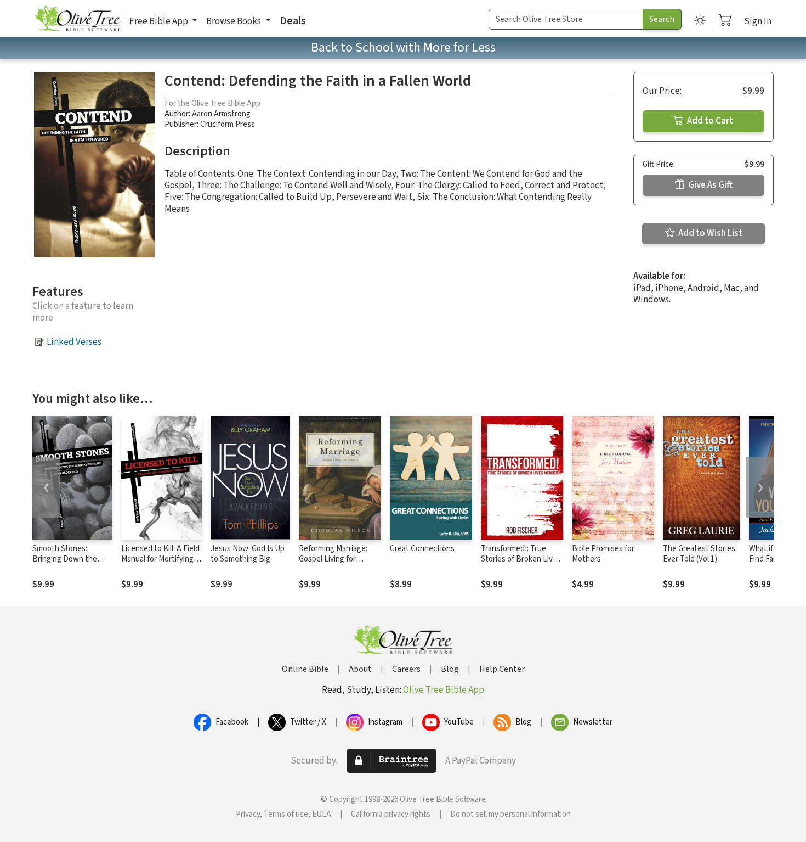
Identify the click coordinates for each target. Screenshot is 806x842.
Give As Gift (709, 185)
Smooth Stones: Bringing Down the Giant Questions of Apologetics (64, 564)
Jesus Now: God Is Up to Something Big (248, 554)
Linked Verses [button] (74, 342)
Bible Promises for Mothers (603, 554)
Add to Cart (709, 120)
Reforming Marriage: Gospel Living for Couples (333, 559)
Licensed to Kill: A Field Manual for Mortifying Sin (160, 559)
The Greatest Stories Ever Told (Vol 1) (699, 554)
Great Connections (422, 548)
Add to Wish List (709, 233)
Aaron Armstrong (221, 114)
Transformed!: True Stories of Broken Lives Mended (521, 559)
